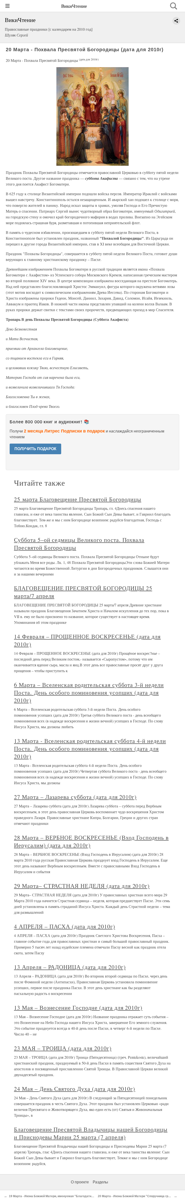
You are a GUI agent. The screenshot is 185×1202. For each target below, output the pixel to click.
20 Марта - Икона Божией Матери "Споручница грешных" (138, 1196)
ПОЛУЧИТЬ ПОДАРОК (35, 449)
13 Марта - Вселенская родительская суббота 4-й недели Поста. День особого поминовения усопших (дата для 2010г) (90, 748)
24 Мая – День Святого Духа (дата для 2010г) (74, 1089)
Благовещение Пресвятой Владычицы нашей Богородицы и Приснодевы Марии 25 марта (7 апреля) (90, 1133)
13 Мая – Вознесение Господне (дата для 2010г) (78, 1007)
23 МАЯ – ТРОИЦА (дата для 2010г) (63, 1048)
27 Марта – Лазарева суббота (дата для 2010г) (75, 797)
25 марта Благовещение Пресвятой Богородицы (77, 499)
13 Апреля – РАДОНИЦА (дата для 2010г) (70, 967)
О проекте (80, 1182)
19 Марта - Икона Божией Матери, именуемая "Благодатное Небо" (56, 1196)
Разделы (100, 1182)
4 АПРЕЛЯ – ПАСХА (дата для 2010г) (64, 926)
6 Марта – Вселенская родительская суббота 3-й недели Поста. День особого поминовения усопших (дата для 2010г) (89, 692)
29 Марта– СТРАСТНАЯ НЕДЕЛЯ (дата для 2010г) (82, 886)
